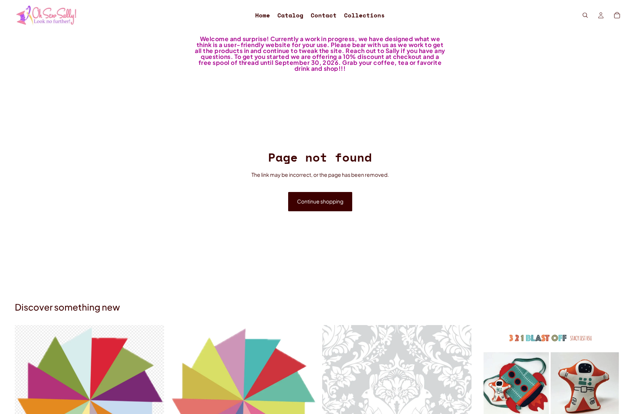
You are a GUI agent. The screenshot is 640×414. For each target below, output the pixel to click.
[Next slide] (307, 400)
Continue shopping (320, 201)
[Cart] (617, 15)
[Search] (585, 15)
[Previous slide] (180, 400)
